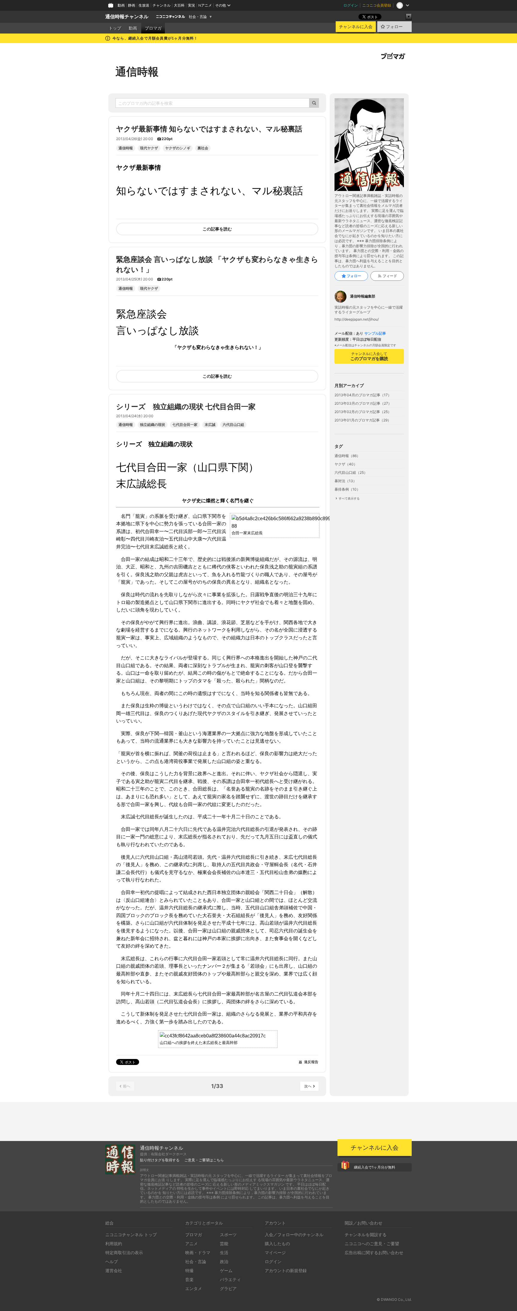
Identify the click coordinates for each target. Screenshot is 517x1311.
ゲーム (226, 1270)
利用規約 (113, 1243)
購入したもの (277, 1243)
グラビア (228, 1288)
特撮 (189, 1270)
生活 (224, 1252)
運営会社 (113, 1270)
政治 (224, 1261)
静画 (131, 5)
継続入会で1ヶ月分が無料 (374, 1167)
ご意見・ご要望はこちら (204, 1160)
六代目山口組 (233, 425)
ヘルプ (111, 1261)
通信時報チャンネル (126, 16)
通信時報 (137, 71)
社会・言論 (198, 17)
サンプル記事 (375, 333)
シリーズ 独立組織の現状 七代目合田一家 (186, 406)
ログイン (350, 5)
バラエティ (230, 1279)
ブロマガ (153, 28)
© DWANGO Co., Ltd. (394, 1299)
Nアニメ (205, 5)
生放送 (144, 5)
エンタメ (193, 1288)
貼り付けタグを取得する (160, 1160)
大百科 (179, 5)
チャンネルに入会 (355, 26)
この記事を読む (217, 228)
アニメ (191, 1243)
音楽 (189, 1279)
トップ (115, 28)
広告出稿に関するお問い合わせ (374, 1252)
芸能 (224, 1243)
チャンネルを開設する (366, 1234)
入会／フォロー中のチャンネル (294, 1234)
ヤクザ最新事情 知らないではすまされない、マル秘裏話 (209, 129)
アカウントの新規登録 (286, 1270)
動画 (121, 5)
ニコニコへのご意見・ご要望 (372, 1243)
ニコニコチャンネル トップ (131, 1234)
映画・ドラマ (197, 1252)
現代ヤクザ (149, 148)
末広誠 (210, 425)
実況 (191, 5)
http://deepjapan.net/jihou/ (356, 319)
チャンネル (162, 5)
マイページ (275, 1252)
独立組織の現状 (152, 425)
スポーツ (228, 1234)
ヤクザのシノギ (177, 148)
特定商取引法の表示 (124, 1252)
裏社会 (202, 148)
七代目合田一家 (184, 425)
